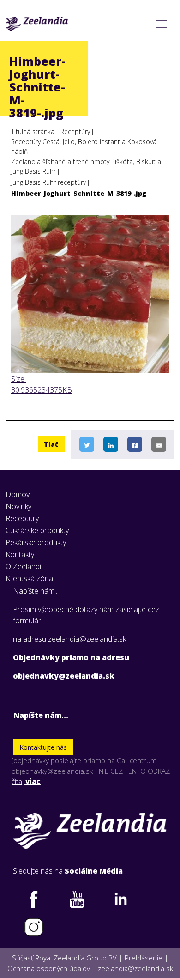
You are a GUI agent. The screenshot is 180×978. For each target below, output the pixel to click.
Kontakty (20, 554)
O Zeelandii (24, 566)
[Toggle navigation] (161, 24)
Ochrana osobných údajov (48, 968)
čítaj (26, 781)
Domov (18, 494)
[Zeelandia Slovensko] (37, 24)
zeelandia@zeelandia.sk (135, 968)
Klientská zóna (29, 578)
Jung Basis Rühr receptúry (48, 182)
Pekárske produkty (36, 542)
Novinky (18, 506)
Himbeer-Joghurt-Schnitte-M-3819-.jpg (78, 193)
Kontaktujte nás (43, 747)
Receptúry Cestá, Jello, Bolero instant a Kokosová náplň (83, 146)
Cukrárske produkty (37, 530)
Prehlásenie (143, 957)
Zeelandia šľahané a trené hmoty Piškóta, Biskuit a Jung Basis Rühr (86, 166)
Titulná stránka (32, 131)
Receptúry (75, 131)
